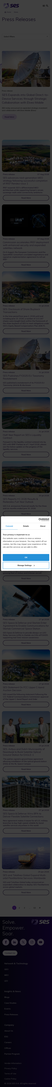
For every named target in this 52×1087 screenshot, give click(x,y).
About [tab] (42, 526)
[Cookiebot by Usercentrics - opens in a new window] (38, 519)
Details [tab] (26, 526)
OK (26, 557)
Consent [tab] (9, 526)
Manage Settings (25, 565)
